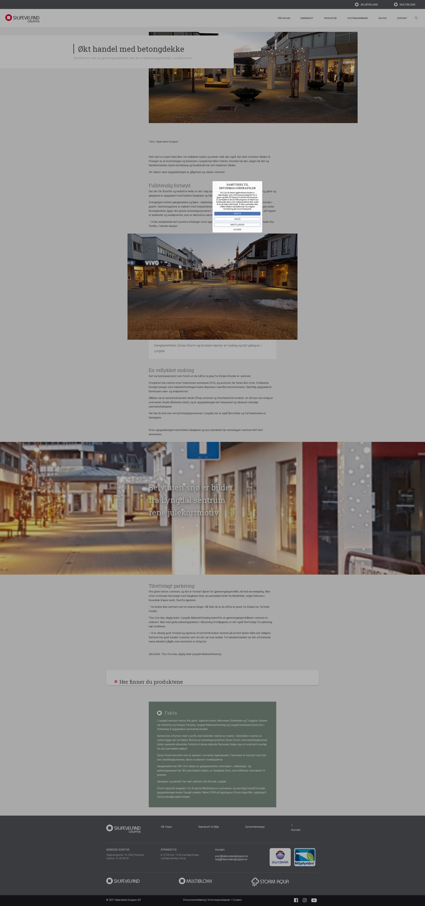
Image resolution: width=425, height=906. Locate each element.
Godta (237, 213)
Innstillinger (237, 225)
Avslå (237, 219)
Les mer (237, 229)
